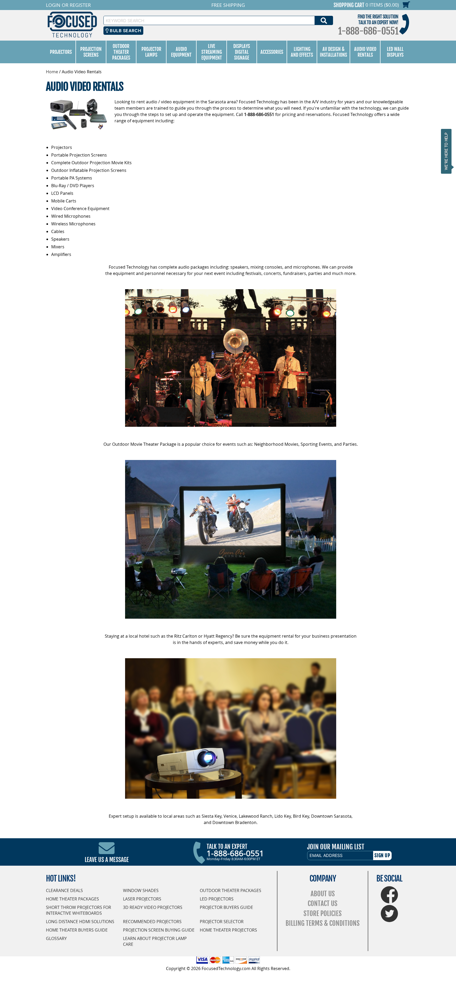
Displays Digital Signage (241, 52)
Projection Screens (91, 52)
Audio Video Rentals (365, 52)
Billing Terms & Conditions (323, 923)
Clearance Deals (64, 890)
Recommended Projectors (152, 921)
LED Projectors (217, 899)
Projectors (61, 52)
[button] (448, 151)
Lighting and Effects (302, 52)
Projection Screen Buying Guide (158, 930)
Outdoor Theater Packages (121, 52)
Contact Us (323, 903)
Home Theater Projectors (228, 930)
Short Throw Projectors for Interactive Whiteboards (78, 910)
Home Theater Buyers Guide (77, 930)
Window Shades (141, 890)
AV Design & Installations (333, 52)
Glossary (56, 938)
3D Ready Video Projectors (152, 907)
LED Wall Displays (395, 52)
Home (52, 72)
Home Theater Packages (72, 899)
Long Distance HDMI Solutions (80, 921)
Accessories (271, 52)
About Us (323, 894)
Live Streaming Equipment (211, 52)
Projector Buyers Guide (226, 907)
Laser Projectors (142, 899)
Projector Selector (222, 921)
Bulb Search (125, 30)
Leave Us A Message (107, 859)
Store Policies (322, 913)
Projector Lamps (151, 52)
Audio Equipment (181, 52)
